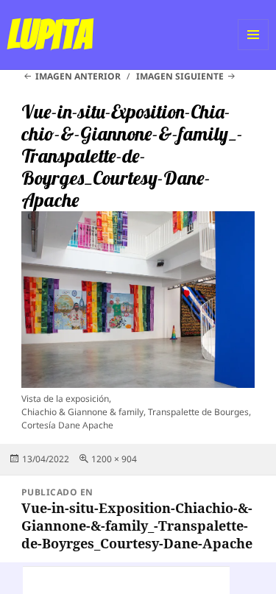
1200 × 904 (114, 459)
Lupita (49, 34)
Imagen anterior (78, 76)
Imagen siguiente (180, 76)
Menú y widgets (253, 49)
